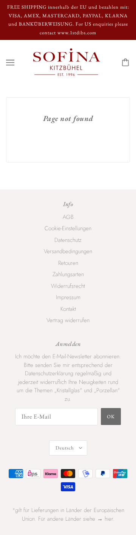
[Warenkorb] (126, 62)
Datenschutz (68, 240)
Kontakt (68, 309)
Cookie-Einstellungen (68, 228)
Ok (111, 416)
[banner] (67, 62)
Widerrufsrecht (68, 286)
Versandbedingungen (68, 251)
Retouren (68, 263)
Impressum (68, 297)
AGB (68, 217)
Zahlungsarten (68, 274)
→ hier (105, 519)
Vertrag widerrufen (68, 320)
